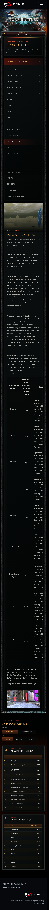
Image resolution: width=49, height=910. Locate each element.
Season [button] (8, 739)
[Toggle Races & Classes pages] (40, 82)
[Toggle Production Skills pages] (40, 196)
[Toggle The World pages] (40, 94)
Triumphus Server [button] (27, 731)
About (6, 884)
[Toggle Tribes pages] (40, 118)
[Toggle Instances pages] (40, 190)
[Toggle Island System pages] (40, 142)
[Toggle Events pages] (40, 178)
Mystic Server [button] (9, 731)
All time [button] (31, 739)
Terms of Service (11, 888)
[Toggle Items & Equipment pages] (40, 130)
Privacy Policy (18, 884)
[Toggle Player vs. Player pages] (40, 136)
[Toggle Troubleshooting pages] (40, 76)
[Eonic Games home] (34, 894)
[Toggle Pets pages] (40, 124)
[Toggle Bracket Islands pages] (40, 148)
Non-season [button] (19, 739)
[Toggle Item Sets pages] (40, 184)
